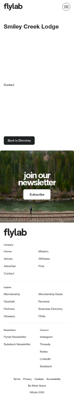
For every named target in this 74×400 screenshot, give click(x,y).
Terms (16, 379)
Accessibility (54, 379)
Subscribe (36, 194)
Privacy (27, 379)
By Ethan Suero (37, 385)
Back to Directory (19, 140)
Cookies (39, 379)
